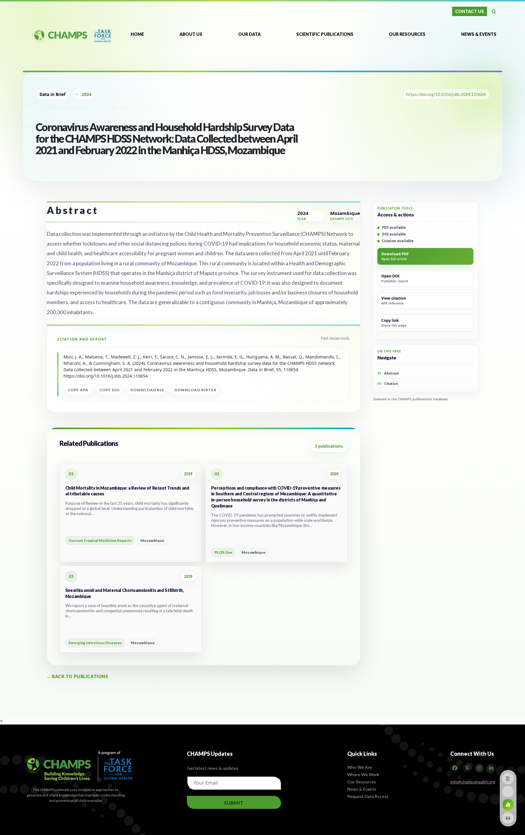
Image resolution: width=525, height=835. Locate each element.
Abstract (388, 373)
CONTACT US (469, 11)
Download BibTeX (195, 390)
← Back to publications (77, 676)
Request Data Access (368, 796)
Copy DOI (109, 390)
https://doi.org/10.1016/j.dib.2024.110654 (446, 94)
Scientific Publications (324, 34)
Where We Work (363, 774)
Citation (387, 383)
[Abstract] (508, 778)
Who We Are (359, 767)
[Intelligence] (508, 791)
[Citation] (508, 818)
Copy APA (78, 390)
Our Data (249, 34)
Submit (233, 803)
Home (137, 34)
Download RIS (146, 390)
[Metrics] (508, 804)
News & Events (478, 34)
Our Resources (407, 34)
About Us (191, 34)
